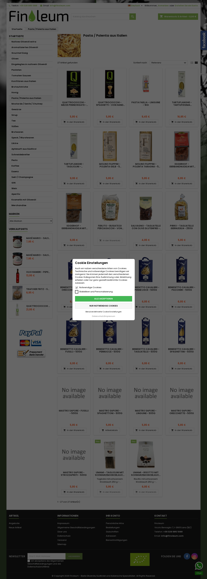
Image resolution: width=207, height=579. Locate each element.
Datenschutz (98, 316)
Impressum (110, 316)
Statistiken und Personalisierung (96, 291)
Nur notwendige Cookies (103, 305)
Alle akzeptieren (103, 298)
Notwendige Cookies (90, 287)
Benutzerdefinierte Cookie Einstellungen (104, 311)
